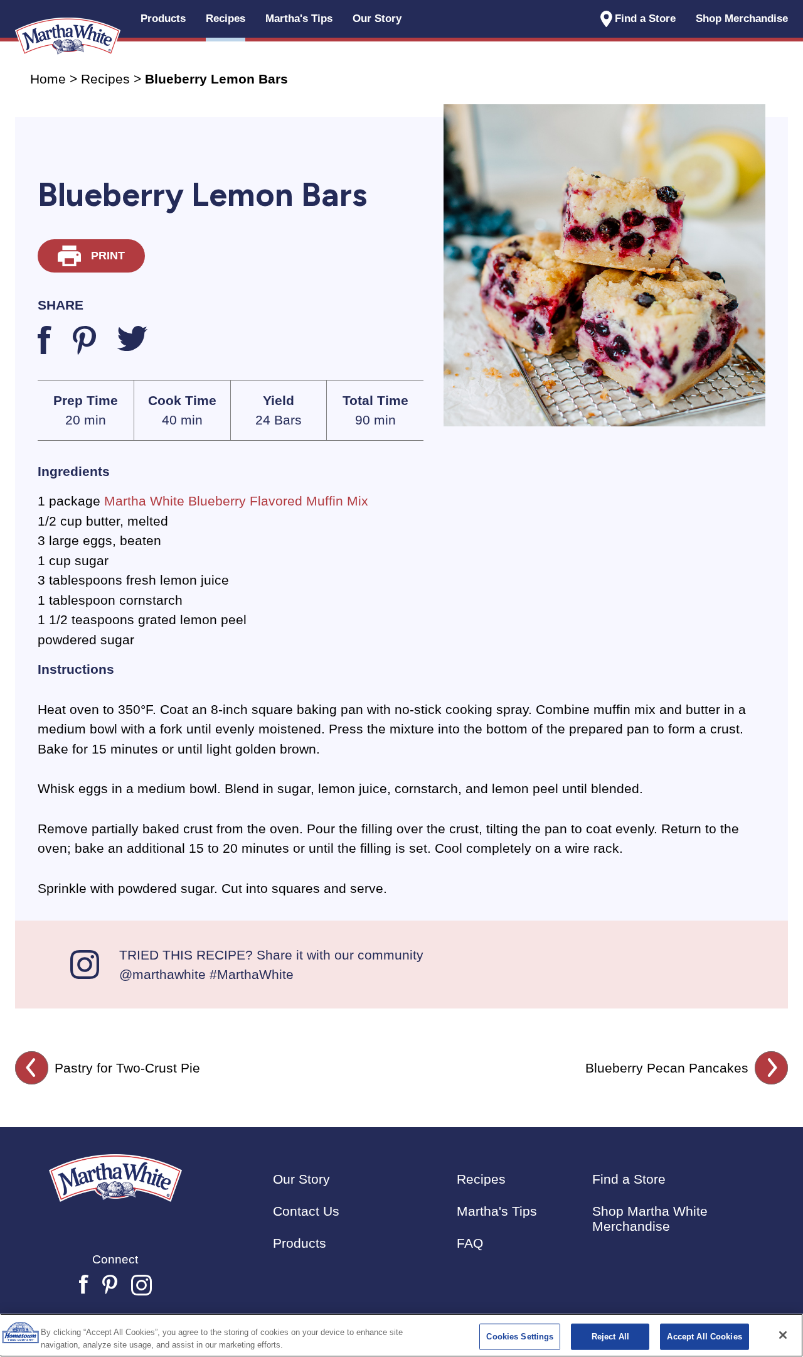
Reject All (610, 1336)
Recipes (105, 79)
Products (299, 1243)
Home (48, 79)
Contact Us (306, 1211)
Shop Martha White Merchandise (650, 1218)
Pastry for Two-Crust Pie (127, 1068)
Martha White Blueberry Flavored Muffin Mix (236, 501)
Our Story (377, 18)
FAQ (470, 1243)
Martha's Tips (497, 1211)
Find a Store (645, 18)
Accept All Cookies (704, 1336)
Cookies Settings (519, 1336)
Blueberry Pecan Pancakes (666, 1068)
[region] (401, 1335)
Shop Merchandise (742, 18)
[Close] (783, 1335)
